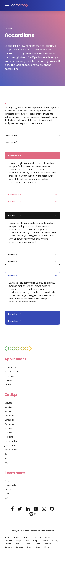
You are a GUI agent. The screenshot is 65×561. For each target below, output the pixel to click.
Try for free (10, 376)
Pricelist (8, 384)
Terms (17, 543)
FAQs (7, 498)
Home (8, 28)
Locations (9, 428)
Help (18, 540)
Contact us (9, 415)
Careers (47, 543)
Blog (6, 454)
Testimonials (10, 485)
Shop (7, 493)
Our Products (10, 367)
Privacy (45, 540)
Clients (7, 481)
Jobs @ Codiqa (11, 441)
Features (8, 380)
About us (8, 403)
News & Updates (12, 371)
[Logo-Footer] (18, 348)
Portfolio (8, 489)
